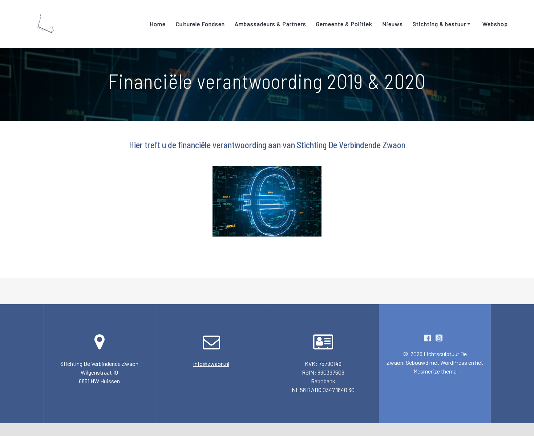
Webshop (495, 23)
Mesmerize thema (435, 371)
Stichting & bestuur (439, 23)
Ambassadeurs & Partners (270, 23)
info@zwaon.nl (211, 363)
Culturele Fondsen (200, 23)
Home (158, 23)
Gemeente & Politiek (344, 23)
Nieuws (392, 23)
